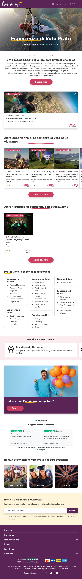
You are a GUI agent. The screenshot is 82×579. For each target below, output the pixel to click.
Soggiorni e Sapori (13, 280)
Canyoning (38, 321)
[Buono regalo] (53, 4)
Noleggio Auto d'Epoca (65, 311)
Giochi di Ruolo (65, 282)
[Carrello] (69, 4)
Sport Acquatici (40, 315)
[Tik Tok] (51, 573)
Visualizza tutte (41, 194)
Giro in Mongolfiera (17, 316)
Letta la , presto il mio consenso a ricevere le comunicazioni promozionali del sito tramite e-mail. (41, 517)
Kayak (37, 327)
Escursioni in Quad (41, 301)
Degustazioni (14, 301)
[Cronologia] (61, 4)
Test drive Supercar (67, 302)
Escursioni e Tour (41, 279)
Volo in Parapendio (16, 319)
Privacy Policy (17, 516)
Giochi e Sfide (64, 279)
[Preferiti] (65, 4)
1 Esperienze (41, 81)
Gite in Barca (39, 282)
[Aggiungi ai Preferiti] (74, 94)
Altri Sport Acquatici (42, 324)
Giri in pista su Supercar (65, 298)
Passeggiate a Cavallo (40, 305)
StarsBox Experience (17, 299)
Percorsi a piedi (40, 299)
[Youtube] (57, 573)
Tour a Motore (40, 285)
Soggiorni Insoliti (15, 296)
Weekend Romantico (17, 285)
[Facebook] (40, 573)
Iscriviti (72, 510)
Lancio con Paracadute (14, 322)
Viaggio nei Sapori (16, 288)
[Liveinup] (12, 4)
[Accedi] (73, 4)
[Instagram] (46, 573)
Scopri (15, 408)
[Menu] (77, 4)
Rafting (37, 319)
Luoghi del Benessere (13, 291)
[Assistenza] (57, 4)
